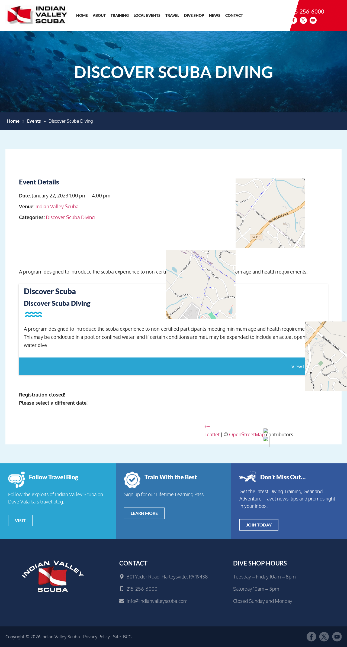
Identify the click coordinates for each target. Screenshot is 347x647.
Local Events (147, 15)
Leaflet (212, 434)
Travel (172, 15)
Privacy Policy (96, 636)
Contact (234, 15)
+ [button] (205, 426)
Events (34, 121)
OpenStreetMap (247, 434)
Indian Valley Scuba (57, 206)
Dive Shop (194, 15)
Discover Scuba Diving (70, 217)
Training (120, 15)
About (99, 15)
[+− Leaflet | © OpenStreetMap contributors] (266, 218)
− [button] (208, 426)
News (214, 15)
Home (82, 15)
